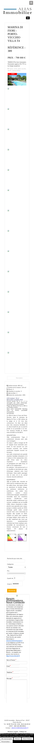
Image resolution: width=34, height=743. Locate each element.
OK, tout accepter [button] (6, 739)
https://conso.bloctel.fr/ (13, 656)
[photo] (17, 79)
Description (19, 378)
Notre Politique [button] (27, 739)
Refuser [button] (17, 739)
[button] (6, 741)
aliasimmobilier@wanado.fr (14, 641)
